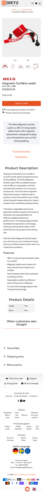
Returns (24, 415)
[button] (27, 489)
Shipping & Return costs (8, 415)
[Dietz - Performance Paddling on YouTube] (24, 401)
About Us (9, 396)
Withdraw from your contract (34, 415)
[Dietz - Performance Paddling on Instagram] (21, 401)
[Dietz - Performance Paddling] (16, 3)
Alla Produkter (25, 10)
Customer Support (21, 396)
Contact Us (33, 396)
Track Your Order (17, 415)
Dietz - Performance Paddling (24, 475)
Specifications (21, 157)
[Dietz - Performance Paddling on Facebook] (18, 401)
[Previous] (15, 60)
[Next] (27, 60)
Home (13, 10)
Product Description (21, 151)
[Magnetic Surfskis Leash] (21, 37)
